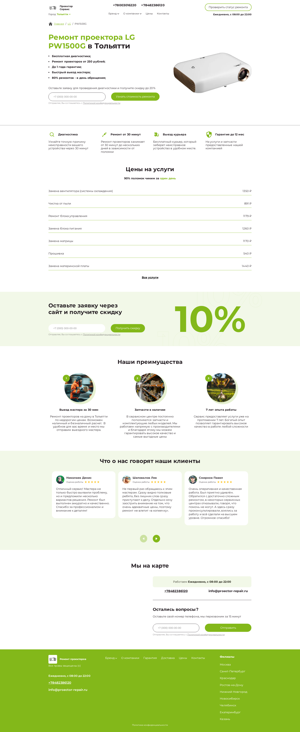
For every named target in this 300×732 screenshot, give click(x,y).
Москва (225, 664)
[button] (156, 538)
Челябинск (228, 705)
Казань (225, 719)
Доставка (168, 658)
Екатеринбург (230, 712)
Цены (149, 13)
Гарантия (150, 658)
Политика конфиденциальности (150, 725)
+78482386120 (152, 5)
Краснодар (228, 678)
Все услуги (150, 277)
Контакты (163, 13)
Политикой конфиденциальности (101, 103)
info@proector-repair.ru (228, 591)
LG (69, 23)
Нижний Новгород (233, 691)
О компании (131, 13)
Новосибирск (230, 698)
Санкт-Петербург (232, 671)
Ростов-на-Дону (231, 685)
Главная (59, 23)
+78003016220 (124, 5)
